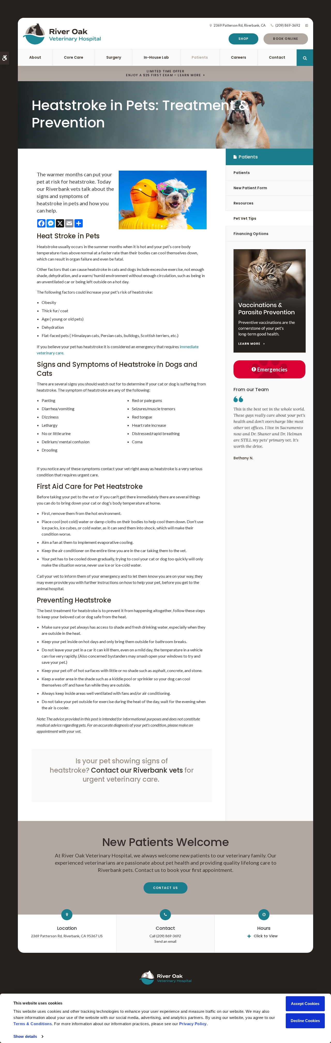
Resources (243, 203)
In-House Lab (156, 57)
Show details (25, 1036)
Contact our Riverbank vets (137, 770)
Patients (200, 57)
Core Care (73, 57)
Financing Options (251, 233)
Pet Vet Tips (245, 218)
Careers (238, 57)
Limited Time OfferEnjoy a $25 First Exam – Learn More (163, 73)
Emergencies (272, 369)
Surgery (113, 57)
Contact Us (165, 888)
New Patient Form (250, 188)
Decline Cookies (305, 1020)
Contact (277, 57)
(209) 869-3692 (287, 25)
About (35, 57)
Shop (243, 38)
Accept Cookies (305, 1003)
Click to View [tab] (266, 936)
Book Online (285, 38)
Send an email (165, 941)
